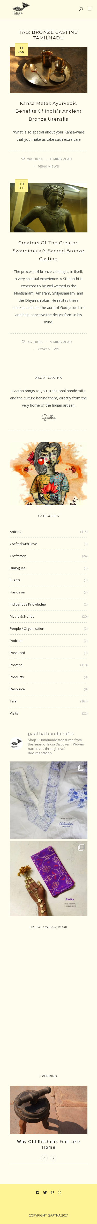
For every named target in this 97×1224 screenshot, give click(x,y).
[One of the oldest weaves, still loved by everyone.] (48, 880)
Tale (13, 701)
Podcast (16, 640)
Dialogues (18, 568)
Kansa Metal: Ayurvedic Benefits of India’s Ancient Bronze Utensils (49, 111)
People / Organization (27, 628)
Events (15, 580)
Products (17, 677)
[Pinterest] (52, 1192)
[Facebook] (37, 1192)
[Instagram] (59, 1192)
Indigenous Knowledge (28, 604)
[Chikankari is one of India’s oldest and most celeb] (48, 800)
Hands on (17, 592)
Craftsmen (18, 556)
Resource (17, 689)
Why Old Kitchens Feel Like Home (48, 1144)
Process (16, 665)
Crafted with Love (23, 543)
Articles (15, 531)
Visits (14, 713)
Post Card (17, 652)
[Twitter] (45, 1192)
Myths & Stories (22, 616)
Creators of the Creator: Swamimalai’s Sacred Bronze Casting (48, 250)
